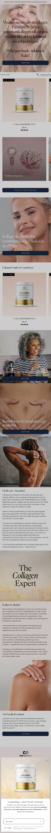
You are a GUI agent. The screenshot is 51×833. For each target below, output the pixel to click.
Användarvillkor (29, 828)
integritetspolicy (18, 828)
